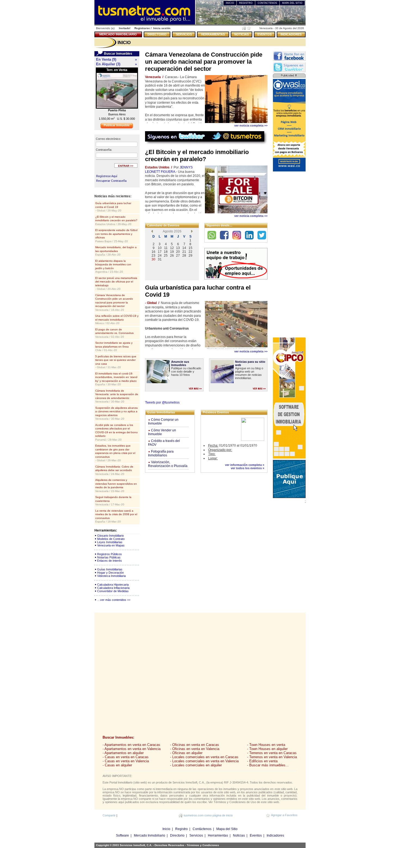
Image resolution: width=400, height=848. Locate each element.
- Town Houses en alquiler (267, 749)
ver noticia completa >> (250, 125)
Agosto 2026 (172, 231)
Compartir (109, 815)
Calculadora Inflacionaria (113, 587)
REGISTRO (246, 3)
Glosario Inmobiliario (110, 535)
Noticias (239, 835)
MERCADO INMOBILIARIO (118, 34)
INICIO (230, 3)
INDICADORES (291, 34)
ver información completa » (244, 464)
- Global (151, 303)
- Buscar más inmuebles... (268, 765)
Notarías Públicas (109, 557)
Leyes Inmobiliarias (109, 542)
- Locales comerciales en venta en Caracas (204, 757)
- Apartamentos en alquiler (123, 753)
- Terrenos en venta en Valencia (272, 757)
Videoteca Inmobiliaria (111, 575)
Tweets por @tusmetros (162, 402)
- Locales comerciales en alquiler (196, 765)
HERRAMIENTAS (213, 34)
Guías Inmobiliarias (109, 569)
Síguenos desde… (219, 225)
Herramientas (218, 835)
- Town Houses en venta (266, 745)
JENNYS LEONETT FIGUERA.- (169, 169)
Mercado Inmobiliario (149, 835)
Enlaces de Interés (109, 560)
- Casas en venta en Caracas (126, 757)
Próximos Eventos (216, 412)
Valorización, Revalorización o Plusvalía (167, 464)
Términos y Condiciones (203, 845)
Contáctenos (202, 829)
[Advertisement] (289, 254)
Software (122, 835)
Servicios (196, 835)
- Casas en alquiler (117, 765)
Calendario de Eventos (163, 225)
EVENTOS (264, 34)
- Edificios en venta (262, 761)
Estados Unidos (157, 167)
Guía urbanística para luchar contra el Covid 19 (113, 207)
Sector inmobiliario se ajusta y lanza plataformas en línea (114, 346)
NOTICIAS (241, 34)
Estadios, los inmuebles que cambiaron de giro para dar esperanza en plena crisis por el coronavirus (115, 453)
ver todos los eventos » (247, 468)
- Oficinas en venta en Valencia (194, 749)
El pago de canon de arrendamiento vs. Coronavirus (114, 333)
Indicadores (275, 835)
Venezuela (153, 77)
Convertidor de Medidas (113, 591)
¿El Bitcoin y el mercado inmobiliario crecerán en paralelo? (116, 220)
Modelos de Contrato (111, 538)
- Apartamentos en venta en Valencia (132, 749)
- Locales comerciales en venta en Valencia (204, 761)
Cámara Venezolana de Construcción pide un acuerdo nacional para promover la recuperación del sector (114, 302)
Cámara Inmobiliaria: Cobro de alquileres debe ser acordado (114, 470)
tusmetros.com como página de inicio (208, 815)
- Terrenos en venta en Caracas (272, 753)
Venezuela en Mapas (111, 545)
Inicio (166, 829)
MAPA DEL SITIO (292, 3)
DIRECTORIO (157, 34)
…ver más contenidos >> (113, 599)
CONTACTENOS (267, 3)
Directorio (177, 835)
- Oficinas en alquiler (186, 753)
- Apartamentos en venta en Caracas (131, 745)
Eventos (256, 835)
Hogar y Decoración (110, 572)
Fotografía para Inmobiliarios (161, 453)
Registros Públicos (109, 554)
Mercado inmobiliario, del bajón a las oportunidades (116, 251)
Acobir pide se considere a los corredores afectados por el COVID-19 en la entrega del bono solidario (116, 432)
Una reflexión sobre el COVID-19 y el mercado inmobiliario (117, 319)
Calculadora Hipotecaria (113, 584)
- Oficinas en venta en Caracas (194, 745)
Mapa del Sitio (227, 829)
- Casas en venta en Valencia (126, 761)
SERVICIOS (184, 34)
